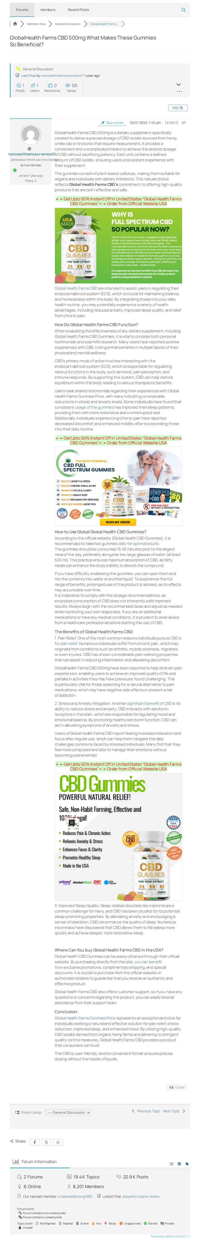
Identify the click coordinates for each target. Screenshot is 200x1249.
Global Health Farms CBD (76, 288)
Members (48, 9)
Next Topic (172, 1110)
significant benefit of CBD (149, 703)
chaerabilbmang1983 (75, 1196)
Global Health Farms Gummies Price (85, 1018)
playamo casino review (141, 1196)
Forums (22, 9)
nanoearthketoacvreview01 (62, 75)
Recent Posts (78, 9)
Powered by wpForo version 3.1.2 (170, 1236)
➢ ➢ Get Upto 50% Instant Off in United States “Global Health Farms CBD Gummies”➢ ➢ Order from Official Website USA (118, 201)
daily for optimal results (138, 543)
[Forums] (15, 24)
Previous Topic (148, 1110)
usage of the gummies (94, 407)
